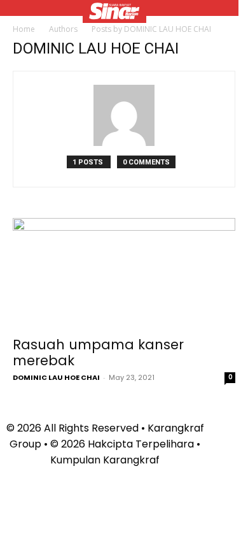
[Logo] (114, 13)
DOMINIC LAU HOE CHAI (56, 377)
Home (24, 29)
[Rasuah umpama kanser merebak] (124, 273)
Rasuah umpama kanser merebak (98, 352)
